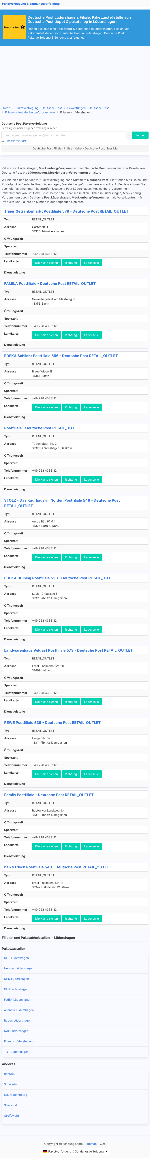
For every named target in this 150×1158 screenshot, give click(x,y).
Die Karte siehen (46, 263)
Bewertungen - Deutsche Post (88, 108)
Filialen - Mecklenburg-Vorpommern (30, 112)
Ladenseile (91, 263)
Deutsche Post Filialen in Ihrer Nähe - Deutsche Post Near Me (75, 148)
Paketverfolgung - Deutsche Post (39, 108)
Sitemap (91, 1144)
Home (6, 108)
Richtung (71, 263)
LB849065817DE (16, 141)
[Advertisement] (75, 73)
